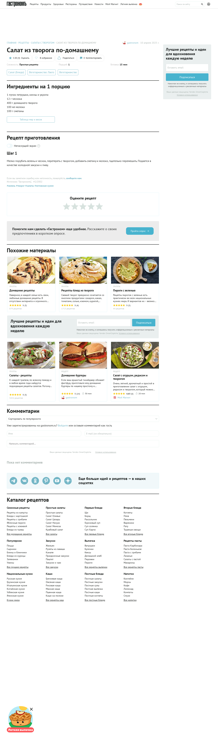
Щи (86, 512)
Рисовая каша (53, 585)
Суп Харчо (90, 529)
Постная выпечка (94, 588)
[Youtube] (57, 480)
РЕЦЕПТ (64, 371)
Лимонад (128, 588)
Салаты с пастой (132, 559)
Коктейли (129, 578)
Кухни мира (13, 600)
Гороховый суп (92, 522)
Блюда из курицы (16, 555)
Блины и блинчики (17, 552)
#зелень (11, 185)
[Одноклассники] (35, 480)
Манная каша (53, 588)
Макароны (129, 562)
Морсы (127, 582)
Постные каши (92, 592)
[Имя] (44, 434)
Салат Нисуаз (53, 522)
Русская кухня (14, 578)
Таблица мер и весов (31, 119)
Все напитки (130, 600)
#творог (20, 185)
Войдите (63, 425)
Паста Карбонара (133, 545)
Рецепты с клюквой (17, 526)
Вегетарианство (68, 72)
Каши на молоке (54, 595)
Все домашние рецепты (19, 534)
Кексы (88, 552)
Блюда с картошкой (17, 516)
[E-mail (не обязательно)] (122, 434)
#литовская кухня (43, 185)
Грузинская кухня (16, 582)
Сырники (11, 549)
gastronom (132, 42)
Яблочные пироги (16, 522)
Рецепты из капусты (17, 512)
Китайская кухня (16, 588)
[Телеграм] (13, 480)
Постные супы (92, 585)
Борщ (88, 516)
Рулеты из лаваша (55, 549)
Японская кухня (15, 595)
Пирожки (89, 559)
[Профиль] (209, 4)
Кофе (126, 585)
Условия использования (129, 333)
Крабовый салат (54, 529)
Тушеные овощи (132, 529)
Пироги (88, 562)
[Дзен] (68, 480)
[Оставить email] (104, 322)
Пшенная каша (53, 592)
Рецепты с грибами (17, 519)
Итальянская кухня (17, 585)
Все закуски (52, 567)
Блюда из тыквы (15, 529)
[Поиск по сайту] (190, 4)
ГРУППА (64, 286)
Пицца (10, 545)
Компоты (128, 592)
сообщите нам (73, 178)
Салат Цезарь (53, 519)
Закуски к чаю (53, 562)
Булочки (89, 549)
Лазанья (128, 555)
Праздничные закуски (57, 555)
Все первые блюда (94, 534)
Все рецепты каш (55, 600)
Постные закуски (94, 582)
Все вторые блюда (133, 534)
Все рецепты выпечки (96, 567)
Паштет (49, 559)
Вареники (129, 522)
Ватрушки (90, 545)
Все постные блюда (95, 600)
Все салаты (51, 534)
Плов (126, 516)
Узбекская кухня (15, 592)
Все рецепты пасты (133, 567)
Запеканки (12, 559)
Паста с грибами (132, 552)
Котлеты (128, 512)
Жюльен (50, 545)
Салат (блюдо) (16, 72)
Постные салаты (93, 578)
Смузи (127, 595)
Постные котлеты (94, 595)
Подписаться (143, 322)
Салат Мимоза (53, 526)
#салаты (29, 185)
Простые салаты (54, 512)
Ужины (10, 562)
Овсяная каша (53, 582)
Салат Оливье (53, 516)
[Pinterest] (46, 480)
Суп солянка (91, 526)
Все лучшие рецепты (17, 567)
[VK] (24, 480)
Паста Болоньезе (133, 549)
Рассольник (91, 519)
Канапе (49, 552)
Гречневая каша (54, 578)
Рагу (126, 526)
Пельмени (129, 519)
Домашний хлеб (93, 555)
